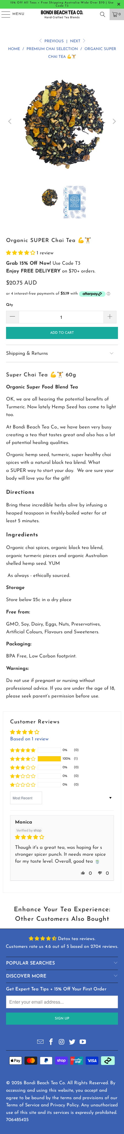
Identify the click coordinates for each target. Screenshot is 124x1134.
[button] (21, 253)
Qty (9, 305)
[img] (62, 837)
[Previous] (10, 122)
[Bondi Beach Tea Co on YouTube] (83, 1042)
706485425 (17, 1120)
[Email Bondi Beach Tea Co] (40, 1042)
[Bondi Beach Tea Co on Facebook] (51, 1042)
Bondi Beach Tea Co (44, 1083)
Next (76, 41)
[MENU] (3, 14)
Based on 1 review (29, 739)
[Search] (102, 14)
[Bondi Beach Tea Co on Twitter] (72, 1042)
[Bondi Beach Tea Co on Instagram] (61, 1042)
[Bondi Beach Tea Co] (62, 14)
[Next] (113, 122)
